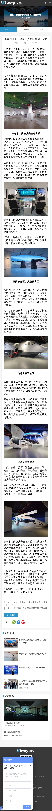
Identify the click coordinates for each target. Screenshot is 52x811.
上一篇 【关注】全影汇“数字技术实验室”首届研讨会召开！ (25, 603)
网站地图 (35, 801)
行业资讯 (26, 29)
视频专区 (43, 29)
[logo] (12, 3)
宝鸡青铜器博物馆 (12, 732)
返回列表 (11, 615)
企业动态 (8, 29)
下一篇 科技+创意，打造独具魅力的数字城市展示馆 (25, 609)
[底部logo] (26, 751)
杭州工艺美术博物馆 (13, 736)
